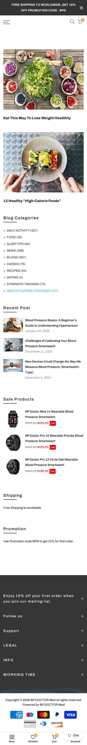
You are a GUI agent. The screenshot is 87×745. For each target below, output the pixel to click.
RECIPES (17, 270)
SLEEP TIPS (18, 244)
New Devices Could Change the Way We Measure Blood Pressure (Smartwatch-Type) (53, 367)
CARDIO (16, 264)
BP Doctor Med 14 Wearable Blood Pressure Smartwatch (49, 414)
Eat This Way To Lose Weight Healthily (37, 118)
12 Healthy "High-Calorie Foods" (32, 201)
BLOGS (16, 257)
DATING (15, 277)
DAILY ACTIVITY (22, 230)
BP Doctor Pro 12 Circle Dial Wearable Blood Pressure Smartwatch (51, 462)
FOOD (14, 237)
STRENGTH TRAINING (26, 284)
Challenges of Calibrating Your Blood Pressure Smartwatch (50, 343)
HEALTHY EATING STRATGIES (32, 290)
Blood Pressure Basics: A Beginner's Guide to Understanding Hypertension (51, 323)
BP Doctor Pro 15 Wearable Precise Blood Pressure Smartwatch (54, 438)
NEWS (15, 250)
